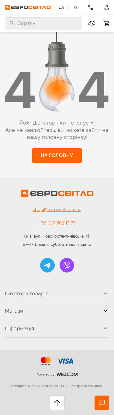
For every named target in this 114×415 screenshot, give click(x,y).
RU (76, 7)
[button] (56, 155)
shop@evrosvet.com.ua (57, 209)
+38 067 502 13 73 (57, 223)
